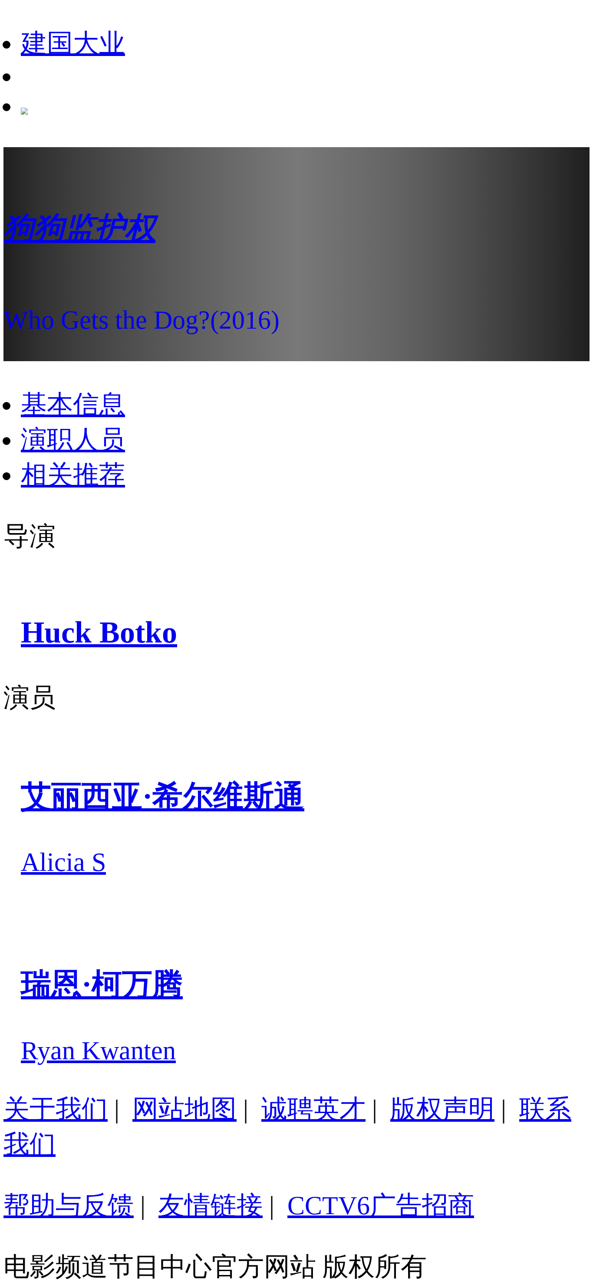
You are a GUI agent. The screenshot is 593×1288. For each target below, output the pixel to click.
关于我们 (55, 1109)
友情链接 (210, 1205)
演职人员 (73, 439)
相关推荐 (73, 475)
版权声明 (442, 1109)
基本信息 (73, 404)
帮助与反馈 (68, 1205)
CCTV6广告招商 (380, 1205)
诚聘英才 (313, 1109)
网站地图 (184, 1109)
